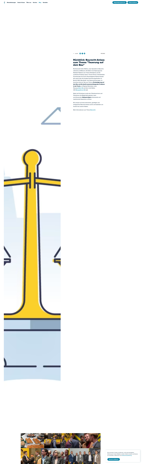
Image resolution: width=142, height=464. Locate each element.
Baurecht (92, 110)
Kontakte (45, 2)
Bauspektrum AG (80, 90)
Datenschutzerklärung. (127, 455)
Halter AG (80, 88)
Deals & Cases (21, 2)
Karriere (35, 2)
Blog (40, 2)
